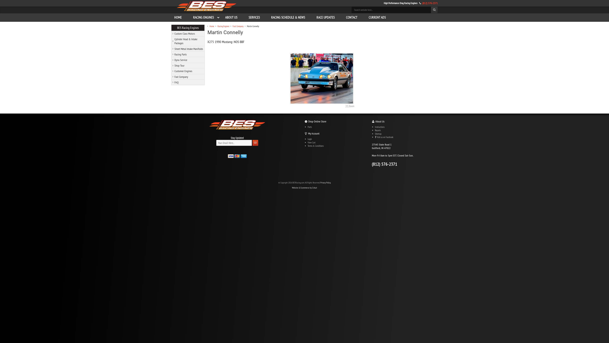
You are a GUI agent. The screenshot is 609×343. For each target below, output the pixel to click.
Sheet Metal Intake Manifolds (188, 49)
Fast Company (181, 77)
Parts (310, 126)
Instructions (380, 126)
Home (178, 17)
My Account (313, 133)
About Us (231, 17)
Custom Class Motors (184, 33)
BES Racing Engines (188, 28)
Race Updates (326, 17)
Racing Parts (180, 54)
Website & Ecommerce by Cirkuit (304, 187)
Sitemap (378, 133)
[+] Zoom (350, 106)
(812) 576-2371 (430, 3)
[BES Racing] (206, 6)
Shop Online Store (317, 121)
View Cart (311, 142)
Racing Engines (203, 17)
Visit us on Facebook (384, 137)
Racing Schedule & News (288, 17)
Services (254, 17)
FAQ (176, 82)
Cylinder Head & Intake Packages (185, 41)
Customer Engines (183, 71)
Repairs (378, 130)
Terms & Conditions (316, 145)
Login (310, 139)
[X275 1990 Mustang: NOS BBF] (321, 78)
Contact (351, 17)
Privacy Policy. (325, 182)
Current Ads (377, 17)
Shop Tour (179, 65)
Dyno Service (180, 60)
